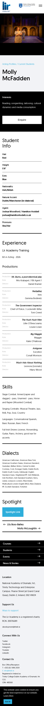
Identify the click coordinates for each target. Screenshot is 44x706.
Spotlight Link (13, 512)
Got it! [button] (7, 702)
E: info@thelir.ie (8, 670)
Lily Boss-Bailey (15, 524)
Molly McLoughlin (27, 528)
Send (22, 591)
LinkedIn (5, 653)
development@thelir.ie (11, 627)
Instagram (6, 647)
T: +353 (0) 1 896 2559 (10, 668)
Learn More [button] (8, 696)
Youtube (5, 650)
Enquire (22, 119)
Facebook (6, 644)
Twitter (5, 641)
